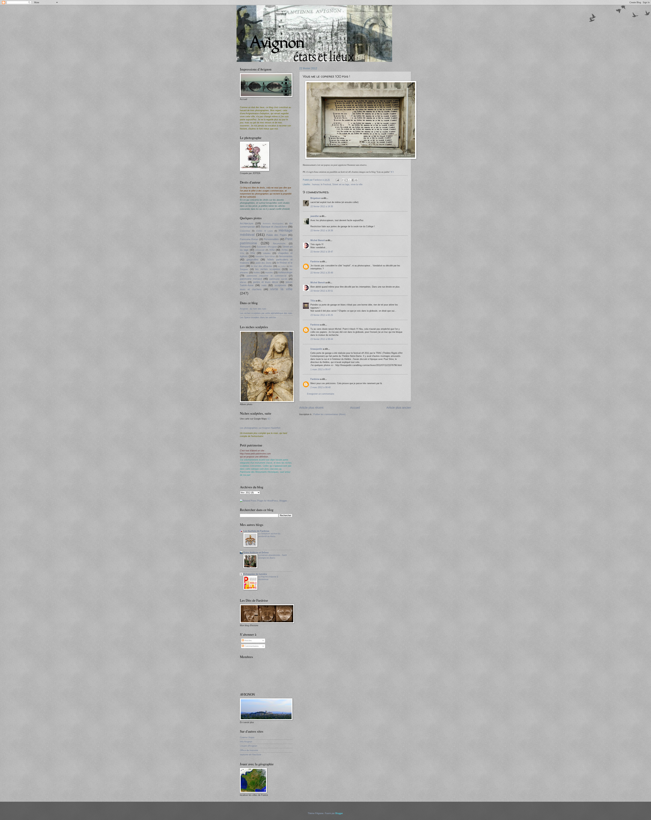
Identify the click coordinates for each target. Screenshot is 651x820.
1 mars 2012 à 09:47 (320, 369)
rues (264, 285)
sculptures (280, 285)
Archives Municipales (273, 224)
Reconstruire (279, 243)
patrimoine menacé (251, 278)
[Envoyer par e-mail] (343, 180)
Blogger (339, 813)
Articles (248, 640)
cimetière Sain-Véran (265, 256)
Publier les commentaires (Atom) (329, 414)
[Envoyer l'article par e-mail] (337, 180)
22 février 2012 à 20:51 (321, 291)
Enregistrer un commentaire (320, 394)
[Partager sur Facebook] (353, 180)
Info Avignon (246, 741)
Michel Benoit (317, 240)
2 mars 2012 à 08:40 (320, 387)
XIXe (272, 249)
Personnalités (271, 239)
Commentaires (251, 646)
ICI (392, 171)
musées (269, 272)
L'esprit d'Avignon (248, 746)
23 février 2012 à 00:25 (321, 315)
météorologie (285, 272)
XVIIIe (284, 250)
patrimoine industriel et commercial (266, 275)
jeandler (314, 216)
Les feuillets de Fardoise (256, 531)
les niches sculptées (267, 269)
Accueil (355, 407)
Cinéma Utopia (247, 737)
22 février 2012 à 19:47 (321, 251)
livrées (256, 272)
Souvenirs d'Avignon (267, 246)
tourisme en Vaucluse (250, 754)
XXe (252, 253)
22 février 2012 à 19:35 (321, 206)
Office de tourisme (249, 750)
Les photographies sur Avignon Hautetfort (260, 428)
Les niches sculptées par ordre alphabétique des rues (266, 313)
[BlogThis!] (346, 180)
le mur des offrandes (261, 266)
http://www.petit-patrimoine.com (255, 453)
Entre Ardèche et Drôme (256, 552)
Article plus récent (311, 407)
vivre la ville (356, 184)
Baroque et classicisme (274, 226)
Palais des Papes (276, 234)
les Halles (282, 266)
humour (315, 184)
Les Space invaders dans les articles (258, 317)
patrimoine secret (278, 279)
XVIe (242, 253)
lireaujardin (316, 349)
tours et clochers (250, 289)
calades (267, 253)
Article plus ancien (398, 407)
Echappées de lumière (255, 574)
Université (260, 250)
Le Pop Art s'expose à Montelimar (268, 578)
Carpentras (245, 231)
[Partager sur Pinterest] (356, 180)
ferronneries (285, 256)
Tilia (312, 300)
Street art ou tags (340, 184)
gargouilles (252, 259)
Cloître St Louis (264, 231)
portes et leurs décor (265, 282)
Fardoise (315, 261)
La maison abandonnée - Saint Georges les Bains (272, 556)
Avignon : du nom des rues (253, 309)
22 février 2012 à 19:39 (321, 230)
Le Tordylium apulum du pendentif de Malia (269, 535)
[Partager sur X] (349, 180)
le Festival (326, 184)
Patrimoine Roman (249, 239)
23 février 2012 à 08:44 (321, 339)
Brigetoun (315, 198)
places (243, 282)
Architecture (246, 223)
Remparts (245, 246)
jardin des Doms (263, 263)
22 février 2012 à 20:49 (321, 272)
